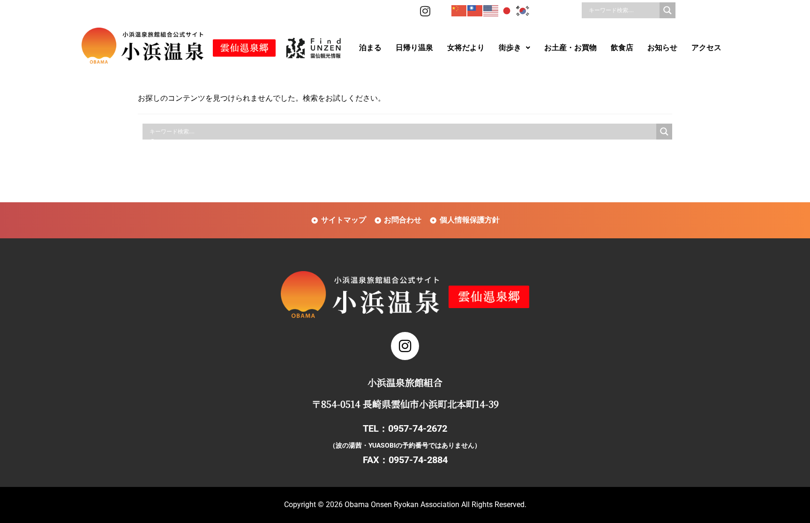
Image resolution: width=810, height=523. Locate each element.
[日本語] (507, 10)
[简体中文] (459, 10)
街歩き (510, 48)
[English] (491, 10)
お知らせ (662, 48)
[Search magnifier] (667, 10)
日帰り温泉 (414, 48)
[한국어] (523, 10)
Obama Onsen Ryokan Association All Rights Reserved (435, 504)
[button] (514, 48)
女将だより (466, 48)
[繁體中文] (475, 10)
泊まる (370, 48)
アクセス (706, 48)
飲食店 (622, 48)
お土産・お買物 (570, 48)
